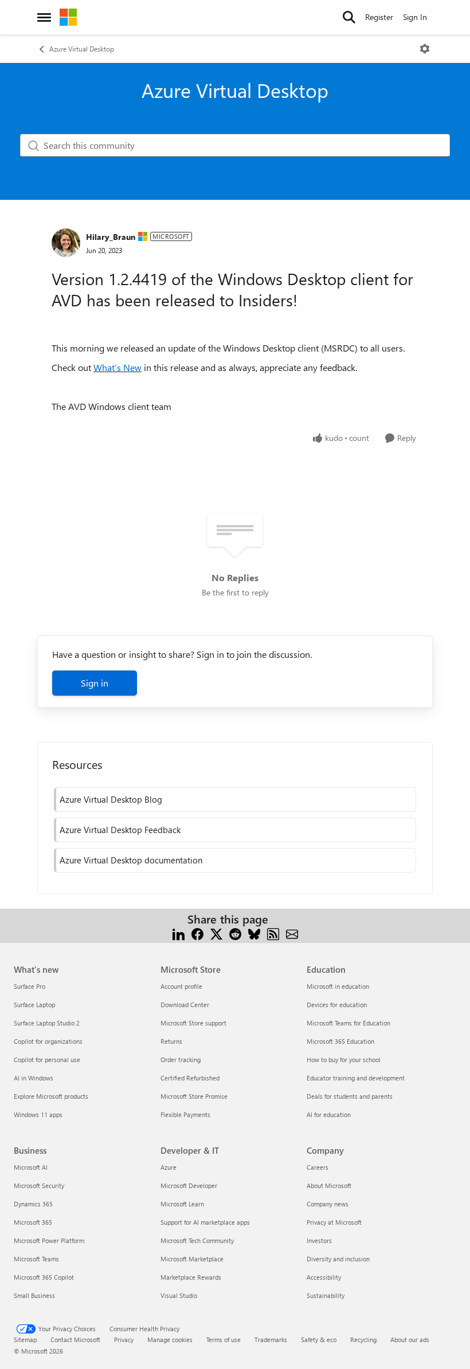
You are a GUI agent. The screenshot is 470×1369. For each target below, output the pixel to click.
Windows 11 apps (38, 1114)
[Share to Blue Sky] (254, 933)
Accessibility (324, 1277)
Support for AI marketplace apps (205, 1222)
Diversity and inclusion (338, 1258)
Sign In (415, 16)
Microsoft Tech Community (197, 1240)
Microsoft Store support (193, 1023)
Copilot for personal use (47, 1059)
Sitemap (25, 1339)
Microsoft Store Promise (194, 1096)
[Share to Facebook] (197, 933)
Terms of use (223, 1339)
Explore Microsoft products (51, 1096)
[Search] (349, 17)
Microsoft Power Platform (49, 1240)
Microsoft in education (338, 986)
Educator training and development (356, 1078)
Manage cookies (170, 1339)
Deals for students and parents (350, 1096)
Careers (317, 1167)
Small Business (34, 1295)
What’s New (117, 367)
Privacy (124, 1339)
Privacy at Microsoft (334, 1222)
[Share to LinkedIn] (179, 933)
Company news (327, 1204)
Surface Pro (29, 986)
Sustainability (325, 1295)
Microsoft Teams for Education (348, 1023)
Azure (168, 1167)
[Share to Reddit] (235, 933)
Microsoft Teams (36, 1258)
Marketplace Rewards (190, 1277)
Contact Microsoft (75, 1339)
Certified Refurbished (190, 1078)
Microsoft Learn (182, 1204)
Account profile (181, 986)
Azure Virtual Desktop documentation (131, 860)
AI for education (329, 1114)
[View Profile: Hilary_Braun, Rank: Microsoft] (66, 242)
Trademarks (270, 1339)
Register (379, 16)
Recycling (363, 1339)
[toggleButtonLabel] (425, 49)
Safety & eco (318, 1339)
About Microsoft (329, 1185)
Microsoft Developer (188, 1185)
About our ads (409, 1339)
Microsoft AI (31, 1167)
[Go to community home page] (68, 17)
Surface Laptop (34, 1004)
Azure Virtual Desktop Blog (111, 799)
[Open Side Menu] (44, 17)
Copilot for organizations (48, 1041)
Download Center (184, 1004)
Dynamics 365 (33, 1204)
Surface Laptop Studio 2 (47, 1023)
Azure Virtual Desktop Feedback (120, 829)
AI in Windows (33, 1078)
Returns (171, 1041)
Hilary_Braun (110, 236)
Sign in (94, 683)
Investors (319, 1240)
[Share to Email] (292, 933)
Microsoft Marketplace (192, 1258)
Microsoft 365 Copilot (44, 1277)
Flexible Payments (185, 1114)
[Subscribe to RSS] (273, 933)
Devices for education (337, 1004)
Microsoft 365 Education (340, 1041)
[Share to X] (216, 933)
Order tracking (180, 1059)
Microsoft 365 (33, 1222)
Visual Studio (178, 1295)
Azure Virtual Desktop (81, 48)
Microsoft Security (39, 1185)
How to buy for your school (344, 1059)
